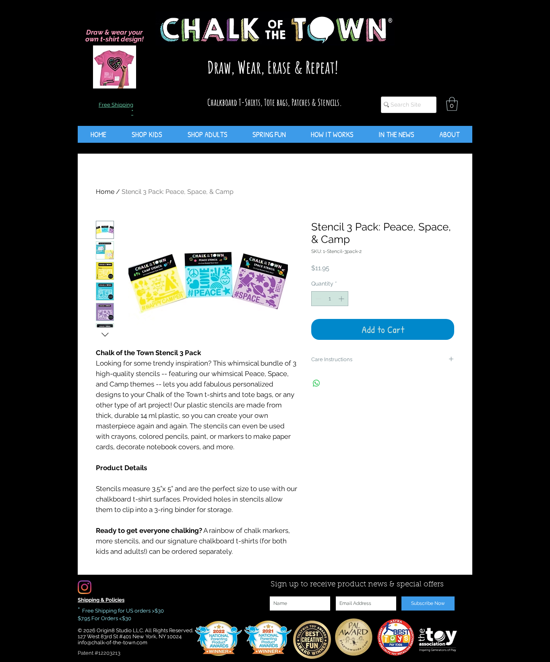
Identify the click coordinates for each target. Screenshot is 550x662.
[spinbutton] (330, 299)
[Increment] (342, 299)
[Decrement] (317, 299)
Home (105, 191)
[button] (452, 104)
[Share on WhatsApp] (316, 383)
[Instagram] (84, 587)
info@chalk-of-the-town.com (112, 642)
